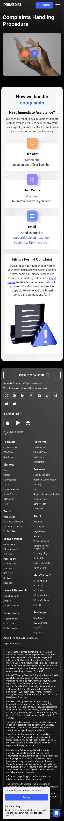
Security (37, 484)
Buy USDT (38, 627)
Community (38, 526)
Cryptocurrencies (11, 489)
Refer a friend (9, 623)
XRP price (7, 554)
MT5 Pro (37, 605)
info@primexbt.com (32, 383)
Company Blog (40, 553)
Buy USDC (38, 632)
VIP (35, 489)
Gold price (8, 578)
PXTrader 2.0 (39, 447)
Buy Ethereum (40, 623)
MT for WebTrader (41, 600)
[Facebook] (31, 395)
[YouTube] (39, 395)
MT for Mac (38, 590)
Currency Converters (13, 522)
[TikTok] (47, 395)
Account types (40, 499)
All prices (7, 583)
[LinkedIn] (23, 395)
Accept (26, 797)
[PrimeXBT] (12, 5)
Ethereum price (10, 549)
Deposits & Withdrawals (44, 480)
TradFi (6, 504)
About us (37, 522)
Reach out (32, 160)
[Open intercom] (56, 813)
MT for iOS (38, 586)
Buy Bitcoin (38, 618)
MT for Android (40, 581)
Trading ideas (9, 531)
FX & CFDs (8, 452)
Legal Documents (41, 563)
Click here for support (30, 375)
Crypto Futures (10, 447)
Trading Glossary (11, 605)
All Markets (8, 499)
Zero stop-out (39, 504)
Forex (6, 470)
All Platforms (39, 462)
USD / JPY (8, 573)
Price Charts (9, 517)
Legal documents (11, 643)
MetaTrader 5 (39, 457)
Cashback (38, 508)
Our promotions (10, 619)
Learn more (36, 790)
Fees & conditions (41, 475)
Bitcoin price (9, 544)
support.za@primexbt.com (32, 242)
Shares (6, 484)
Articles (7, 601)
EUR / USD (8, 568)
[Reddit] (6, 404)
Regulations (39, 531)
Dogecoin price (10, 559)
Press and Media (41, 541)
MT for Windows (41, 595)
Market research (11, 596)
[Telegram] (56, 395)
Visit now (32, 196)
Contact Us (38, 558)
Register (45, 4)
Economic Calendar (12, 526)
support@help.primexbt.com (32, 237)
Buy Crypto (8, 457)
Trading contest (10, 628)
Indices (6, 475)
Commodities (9, 480)
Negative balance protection (46, 494)
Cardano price (10, 564)
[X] (6, 395)
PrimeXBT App (40, 452)
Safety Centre (39, 568)
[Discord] (15, 404)
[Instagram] (15, 395)
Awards (37, 536)
